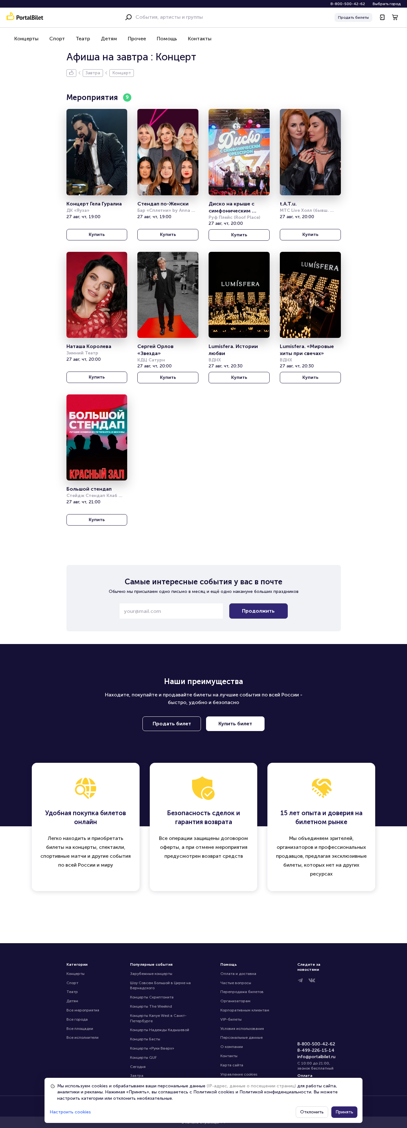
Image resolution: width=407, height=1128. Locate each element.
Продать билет (172, 724)
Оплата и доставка (238, 973)
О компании (231, 1046)
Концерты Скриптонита (152, 997)
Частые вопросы (235, 983)
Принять (344, 1112)
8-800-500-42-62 (347, 4)
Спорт (57, 39)
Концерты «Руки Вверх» (152, 1048)
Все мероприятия (82, 1010)
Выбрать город (387, 4)
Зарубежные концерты (151, 973)
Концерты (26, 39)
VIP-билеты (231, 1019)
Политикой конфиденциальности (275, 1092)
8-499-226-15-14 (316, 1050)
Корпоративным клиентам (244, 1010)
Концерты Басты (145, 1039)
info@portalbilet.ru (316, 1056)
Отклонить (312, 1112)
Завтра (136, 1075)
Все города (77, 1019)
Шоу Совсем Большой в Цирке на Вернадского (161, 985)
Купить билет (235, 724)
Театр (83, 39)
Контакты (199, 39)
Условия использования (242, 1028)
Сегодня (138, 1066)
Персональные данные (241, 1037)
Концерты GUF (143, 1057)
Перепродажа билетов (242, 992)
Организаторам (235, 1001)
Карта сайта (231, 1065)
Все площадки (79, 1028)
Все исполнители (82, 1037)
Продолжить (258, 611)
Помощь (167, 39)
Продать (353, 17)
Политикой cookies (213, 1092)
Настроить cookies (70, 1112)
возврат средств (222, 856)
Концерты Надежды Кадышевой (159, 1030)
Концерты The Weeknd (151, 1006)
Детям (109, 39)
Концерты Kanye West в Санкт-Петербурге (158, 1018)
